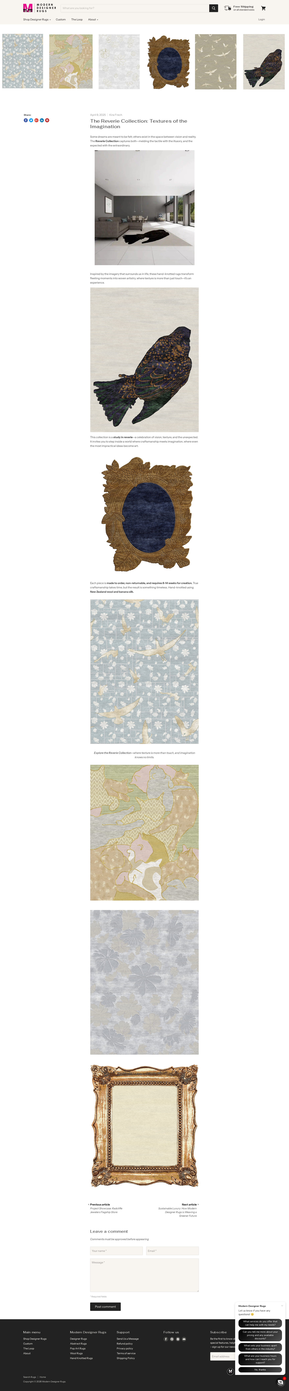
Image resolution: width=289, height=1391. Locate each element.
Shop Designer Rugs (36, 19)
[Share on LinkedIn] (42, 120)
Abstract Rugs (78, 1343)
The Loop (77, 19)
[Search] (213, 8)
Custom (61, 19)
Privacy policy (125, 1348)
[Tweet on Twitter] (31, 120)
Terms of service (126, 1353)
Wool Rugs (76, 1353)
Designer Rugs (78, 1338)
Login (261, 19)
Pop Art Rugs (77, 1348)
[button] (280, 1382)
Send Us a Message (128, 1338)
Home (43, 1377)
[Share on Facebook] (26, 120)
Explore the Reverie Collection (112, 752)
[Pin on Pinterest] (47, 120)
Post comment (105, 1307)
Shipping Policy (126, 1358)
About (92, 19)
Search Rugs (29, 1377)
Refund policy (125, 1343)
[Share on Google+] (36, 120)
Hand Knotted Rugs (81, 1358)
